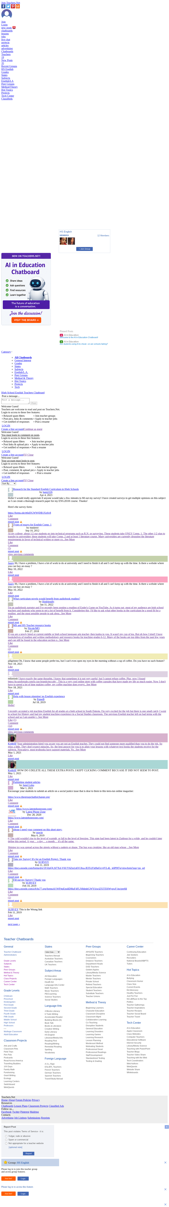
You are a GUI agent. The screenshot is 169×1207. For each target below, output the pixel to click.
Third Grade (9, 1011)
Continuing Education (136, 952)
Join (3, 21)
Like (10, 515)
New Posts (7, 62)
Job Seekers (132, 955)
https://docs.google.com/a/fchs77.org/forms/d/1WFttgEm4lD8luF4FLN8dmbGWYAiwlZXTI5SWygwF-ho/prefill (67, 888)
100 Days (8, 1066)
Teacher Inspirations (136, 1008)
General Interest (23, 360)
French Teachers (52, 1070)
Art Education (51, 976)
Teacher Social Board (136, 1014)
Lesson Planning (93, 1040)
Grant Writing (10, 1075)
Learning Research (94, 1037)
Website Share (133, 1069)
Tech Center (7, 95)
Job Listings (20, 1117)
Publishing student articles (26, 782)
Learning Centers (11, 1081)
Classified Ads (56, 1106)
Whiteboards (132, 1072)
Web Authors (132, 1063)
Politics (130, 1002)
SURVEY (43, 862)
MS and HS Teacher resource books (32, 625)
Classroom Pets (11, 1049)
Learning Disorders (94, 1031)
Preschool (8, 999)
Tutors (129, 964)
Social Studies (51, 1000)
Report (29, 1153)
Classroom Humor (135, 981)
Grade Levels (10, 961)
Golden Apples (92, 970)
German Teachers (53, 1073)
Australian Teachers (54, 959)
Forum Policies (23, 1100)
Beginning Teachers (95, 955)
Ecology (7, 1078)
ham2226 (47, 492)
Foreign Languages (53, 979)
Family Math (9, 1069)
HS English (7, 69)
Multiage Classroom (13, 1031)
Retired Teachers (93, 984)
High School (9, 1023)
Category (6, 351)
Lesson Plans (21, 1106)
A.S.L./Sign (50, 1064)
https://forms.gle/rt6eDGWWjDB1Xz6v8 (29, 512)
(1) (14, 720)
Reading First (51, 1041)
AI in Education (70, 335)
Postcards (8, 1058)
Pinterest (24, 1111)
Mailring (34, 1111)
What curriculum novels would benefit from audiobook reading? (46, 598)
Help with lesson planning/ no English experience (39, 696)
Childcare (8, 996)
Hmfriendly (48, 601)
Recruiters (131, 958)
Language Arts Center (54, 985)
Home (4, 1100)
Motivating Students (94, 1046)
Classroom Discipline (95, 1014)
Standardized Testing (95, 1058)
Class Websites (134, 1034)
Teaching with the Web (137, 1058)
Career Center (10, 981)
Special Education (94, 987)
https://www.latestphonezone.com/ (34, 808)
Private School (92, 981)
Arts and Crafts (10, 1046)
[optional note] (15, 1147)
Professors (8, 1025)
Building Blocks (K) (53, 1020)
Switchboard (9, 1084)
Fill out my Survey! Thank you (29, 879)
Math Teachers (51, 988)
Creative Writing (52, 1029)
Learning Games (93, 1034)
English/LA (7, 81)
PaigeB (41, 699)
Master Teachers (93, 975)
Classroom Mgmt (93, 1017)
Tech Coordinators (135, 1060)
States (4, 75)
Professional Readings (96, 1052)
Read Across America (13, 1060)
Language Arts (53, 1005)
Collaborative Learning (96, 1020)
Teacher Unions (93, 996)
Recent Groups (9, 66)
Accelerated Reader (54, 1017)
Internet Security (134, 1043)
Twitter (16, 1111)
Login (4, 24)
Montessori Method (94, 1043)
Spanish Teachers (53, 1076)
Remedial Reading (53, 1047)
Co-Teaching (91, 1023)
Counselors (91, 958)
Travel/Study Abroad (54, 1079)
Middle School (10, 1020)
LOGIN (6, 425)
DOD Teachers (92, 967)
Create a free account (12, 429)
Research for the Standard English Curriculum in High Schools (46, 489)
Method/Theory (9, 87)
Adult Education (11, 1034)
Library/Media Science (96, 973)
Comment (13, 518)
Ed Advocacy (132, 990)
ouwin (39, 832)
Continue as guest (33, 429)
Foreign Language (55, 1058)
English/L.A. (21, 372)
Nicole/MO (34, 628)
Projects (5, 92)
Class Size (131, 984)
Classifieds (7, 98)
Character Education (95, 1011)
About (11, 1100)
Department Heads (94, 964)
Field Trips (8, 1052)
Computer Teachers (135, 1037)
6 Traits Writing (51, 1014)
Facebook (6, 1111)
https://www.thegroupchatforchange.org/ (29, 797)
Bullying (130, 978)
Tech (17, 387)
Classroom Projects (15, 1040)
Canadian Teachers (53, 962)
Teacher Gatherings (135, 1005)
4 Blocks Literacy (52, 1011)
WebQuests (9, 1087)
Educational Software (136, 1040)
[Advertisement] (15, 215)
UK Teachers (50, 964)
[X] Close (28, 454)
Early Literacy (51, 1032)
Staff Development (94, 1055)
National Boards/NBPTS (137, 961)
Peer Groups (7, 84)
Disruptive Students (94, 1025)
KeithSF (12, 743)
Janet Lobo (28, 785)
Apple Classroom (134, 1031)
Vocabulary (50, 1052)
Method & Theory (24, 378)
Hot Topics (7, 89)
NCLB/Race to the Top (137, 999)
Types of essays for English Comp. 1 (32, 524)
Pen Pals (8, 1055)
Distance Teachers (94, 961)
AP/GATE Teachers (94, 952)
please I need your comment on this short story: (37, 829)
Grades (5, 72)
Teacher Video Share (136, 1055)
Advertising (7, 1117)
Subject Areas (53, 970)
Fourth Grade (10, 1014)
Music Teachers (52, 991)
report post (13, 521)
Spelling (48, 1049)
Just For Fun (132, 996)
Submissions (33, 1117)
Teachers (6, 56)
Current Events (133, 987)
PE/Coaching (51, 994)
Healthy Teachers (134, 993)
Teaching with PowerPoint (138, 1049)
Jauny (11, 563)
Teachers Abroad (52, 956)
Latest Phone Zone (36, 811)
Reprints (45, 1117)
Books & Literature (53, 1026)
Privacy (36, 1100)
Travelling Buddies (12, 1063)
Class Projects (10, 978)
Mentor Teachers (93, 978)
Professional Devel (94, 1049)
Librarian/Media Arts (54, 1038)
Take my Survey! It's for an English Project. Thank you (42, 859)
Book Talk (49, 1023)
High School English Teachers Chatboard (23, 392)
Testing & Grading (94, 1061)
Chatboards (7, 51)
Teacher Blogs (133, 1052)
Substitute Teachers (94, 993)
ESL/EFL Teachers (53, 1067)
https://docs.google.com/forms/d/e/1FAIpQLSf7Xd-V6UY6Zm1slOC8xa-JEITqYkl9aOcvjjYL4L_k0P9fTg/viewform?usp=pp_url (76, 868)
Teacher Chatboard (12, 952)
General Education (94, 1028)
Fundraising (9, 1072)
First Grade (9, 1005)
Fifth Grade (9, 1017)
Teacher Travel (133, 1017)
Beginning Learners (95, 1008)
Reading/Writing (52, 1044)
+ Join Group (84, 249)
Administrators (10, 955)
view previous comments (21, 554)
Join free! (8, 1178)
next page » (14, 924)
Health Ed (49, 982)
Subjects (5, 78)
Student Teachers (93, 990)
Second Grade (10, 1008)
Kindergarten (10, 1002)
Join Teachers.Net (10, 2)
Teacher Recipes (134, 1011)
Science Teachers (53, 997)
